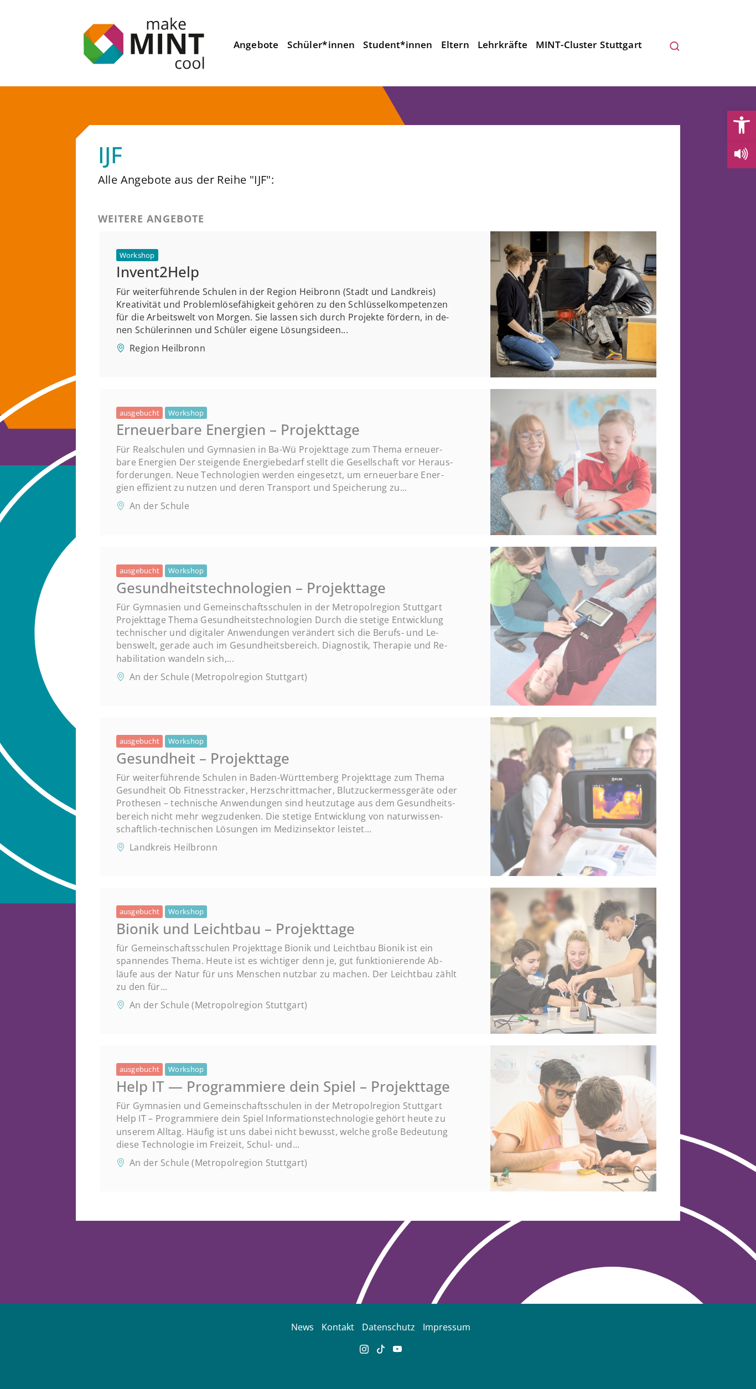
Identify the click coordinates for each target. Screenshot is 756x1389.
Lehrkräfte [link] (502, 44)
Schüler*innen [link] (321, 44)
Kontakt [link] (338, 1327)
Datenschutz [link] (388, 1327)
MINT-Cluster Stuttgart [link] (589, 44)
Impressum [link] (446, 1327)
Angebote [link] (256, 44)
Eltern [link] (455, 44)
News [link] (302, 1327)
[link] (741, 125)
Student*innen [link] (397, 44)
